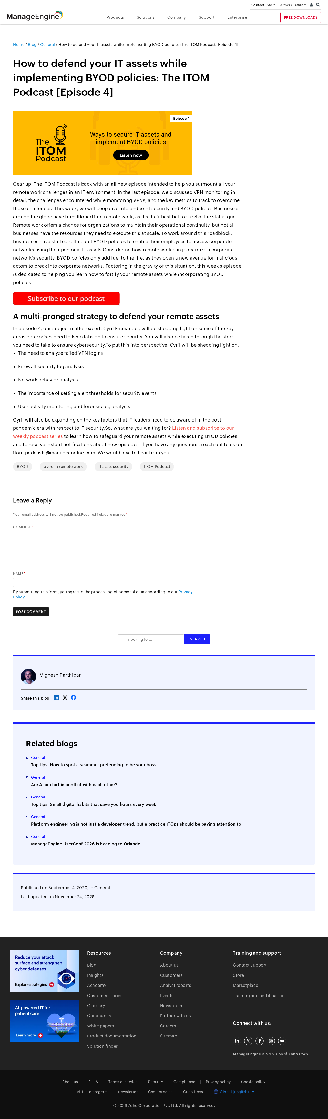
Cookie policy (253, 1082)
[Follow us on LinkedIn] (237, 1041)
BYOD (22, 466)
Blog (91, 965)
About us (169, 965)
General (102, 887)
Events (167, 995)
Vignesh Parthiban (61, 675)
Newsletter (128, 1092)
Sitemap (168, 1036)
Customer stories (104, 995)
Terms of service (123, 1082)
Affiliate (301, 5)
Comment (22, 527)
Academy (96, 985)
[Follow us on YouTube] (282, 1041)
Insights (95, 975)
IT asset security (113, 466)
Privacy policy (218, 1082)
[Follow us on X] (248, 1041)
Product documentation (112, 1036)
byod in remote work (63, 466)
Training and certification (259, 995)
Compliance (184, 1082)
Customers (171, 975)
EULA (93, 1082)
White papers (100, 1026)
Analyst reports (175, 985)
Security (155, 1082)
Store (271, 5)
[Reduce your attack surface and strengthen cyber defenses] (44, 971)
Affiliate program (92, 1092)
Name (18, 574)
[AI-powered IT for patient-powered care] (44, 1021)
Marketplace (245, 985)
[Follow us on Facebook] (259, 1041)
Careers (168, 1026)
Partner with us (175, 1015)
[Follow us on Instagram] (271, 1041)
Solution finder (102, 1046)
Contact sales (160, 1092)
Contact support (250, 965)
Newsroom (171, 1005)
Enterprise (237, 17)
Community (99, 1015)
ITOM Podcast (157, 466)
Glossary (96, 1005)
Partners (285, 5)
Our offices (193, 1092)
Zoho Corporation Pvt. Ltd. (153, 1105)
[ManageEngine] (39, 16)
